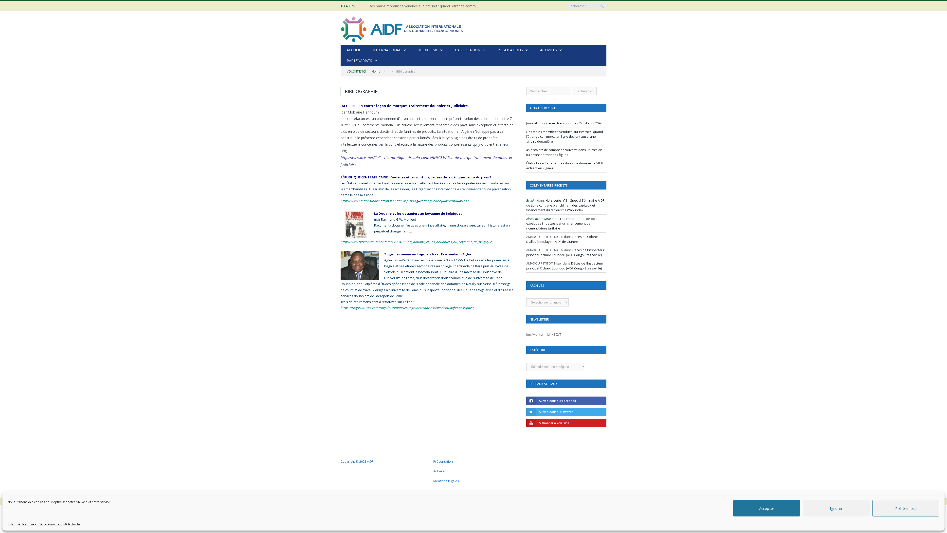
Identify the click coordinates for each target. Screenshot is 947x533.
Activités (548, 50)
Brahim (531, 200)
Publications (510, 50)
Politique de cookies (22, 524)
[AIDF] (402, 28)
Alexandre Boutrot (538, 218)
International (387, 50)
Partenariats (359, 60)
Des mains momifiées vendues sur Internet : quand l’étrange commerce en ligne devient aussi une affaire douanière (425, 6)
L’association (467, 50)
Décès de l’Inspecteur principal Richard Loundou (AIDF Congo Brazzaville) (565, 252)
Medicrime (428, 50)
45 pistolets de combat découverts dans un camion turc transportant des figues (564, 152)
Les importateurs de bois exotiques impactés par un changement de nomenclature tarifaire (561, 223)
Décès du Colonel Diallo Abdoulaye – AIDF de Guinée (562, 239)
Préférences (905, 508)
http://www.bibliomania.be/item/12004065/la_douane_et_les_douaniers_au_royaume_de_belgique (441, 235)
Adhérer (439, 471)
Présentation (443, 461)
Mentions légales (446, 481)
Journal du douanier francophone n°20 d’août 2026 (564, 123)
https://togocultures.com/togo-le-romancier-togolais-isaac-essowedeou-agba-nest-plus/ (401, 301)
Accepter (766, 508)
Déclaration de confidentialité (59, 524)
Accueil (354, 50)
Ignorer (836, 508)
